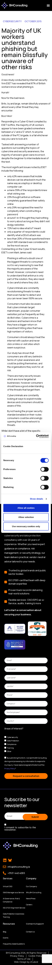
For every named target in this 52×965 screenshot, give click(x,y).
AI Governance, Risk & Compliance (11, 900)
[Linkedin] (5, 860)
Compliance (11, 744)
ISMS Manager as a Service (13, 892)
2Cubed (34, 962)
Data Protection (13, 741)
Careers (29, 904)
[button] (48, 5)
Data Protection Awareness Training (13, 915)
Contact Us (30, 932)
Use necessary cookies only (26, 526)
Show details (36, 499)
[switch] (44, 469)
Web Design (20, 962)
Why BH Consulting (33, 892)
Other (9, 751)
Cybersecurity (12, 737)
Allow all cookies (26, 508)
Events (5, 938)
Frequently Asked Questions (14, 944)
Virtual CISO (7, 886)
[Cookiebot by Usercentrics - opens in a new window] (37, 436)
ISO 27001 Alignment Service (14, 908)
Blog (4, 932)
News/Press (30, 898)
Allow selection (26, 517)
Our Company (31, 886)
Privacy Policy (9, 768)
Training (10, 748)
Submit (35, 817)
